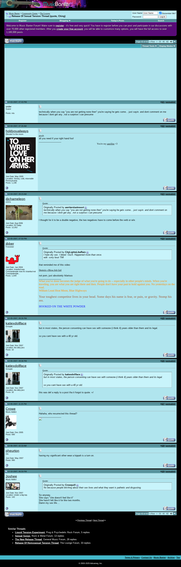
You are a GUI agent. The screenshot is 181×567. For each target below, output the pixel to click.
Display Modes (166, 46)
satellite (111, 143)
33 (160, 42)
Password (136, 17)
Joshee (11, 476)
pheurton (12, 451)
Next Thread (98, 520)
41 (164, 42)
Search (161, 21)
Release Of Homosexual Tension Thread (37, 543)
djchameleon (15, 199)
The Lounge (45, 13)
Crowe (11, 409)
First (152, 42)
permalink (170, 102)
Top (178, 557)
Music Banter (14, 13)
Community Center (30, 13)
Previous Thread (84, 520)
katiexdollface (16, 323)
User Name (137, 13)
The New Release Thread (28, 539)
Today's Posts (117, 21)
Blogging (64, 21)
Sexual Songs (22, 536)
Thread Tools (148, 46)
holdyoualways (17, 131)
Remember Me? (169, 13)
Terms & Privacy (132, 557)
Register (23, 21)
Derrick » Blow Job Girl (50, 270)
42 (167, 42)
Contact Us (146, 557)
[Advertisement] (35, 74)
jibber (10, 244)
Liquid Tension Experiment (30, 532)
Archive (171, 557)
